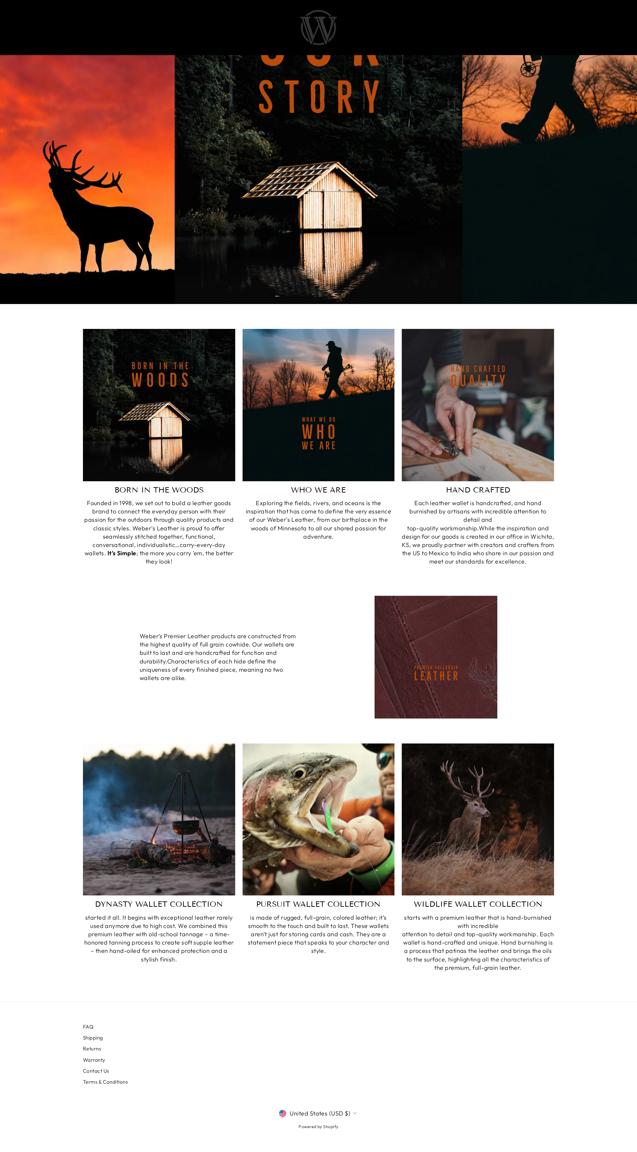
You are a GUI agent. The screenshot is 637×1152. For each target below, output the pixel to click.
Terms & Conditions (105, 1082)
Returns (92, 1048)
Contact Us (96, 1071)
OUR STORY (371, 27)
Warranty (94, 1060)
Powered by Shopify (318, 1126)
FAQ (88, 1027)
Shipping (93, 1038)
